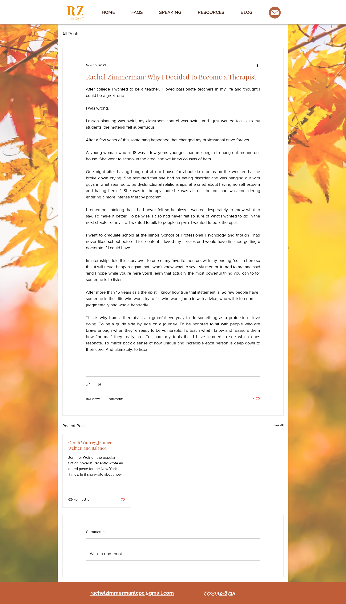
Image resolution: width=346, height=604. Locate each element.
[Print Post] (99, 384)
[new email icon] (275, 12)
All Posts (71, 34)
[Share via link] (88, 384)
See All (279, 425)
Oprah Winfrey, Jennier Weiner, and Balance (90, 445)
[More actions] (257, 65)
